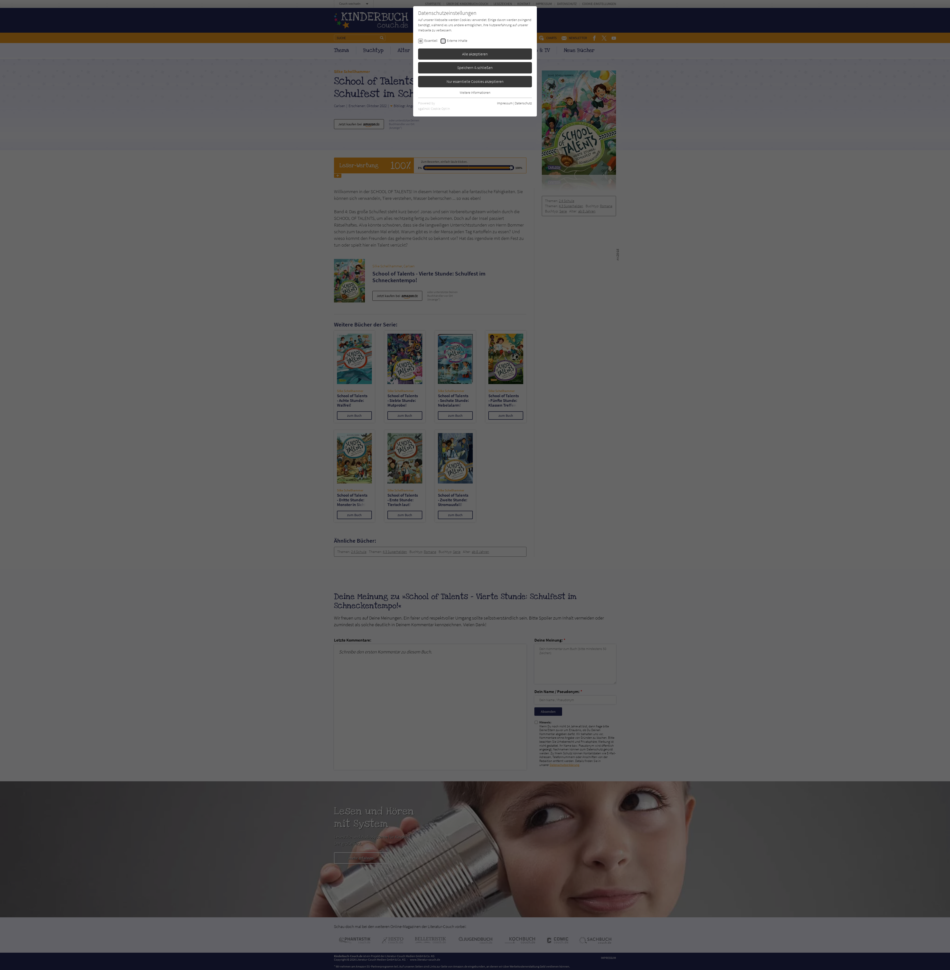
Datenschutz (523, 103)
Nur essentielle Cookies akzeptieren (475, 81)
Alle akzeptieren (475, 53)
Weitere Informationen (475, 92)
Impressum (505, 103)
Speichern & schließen (475, 67)
